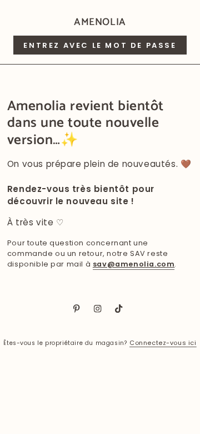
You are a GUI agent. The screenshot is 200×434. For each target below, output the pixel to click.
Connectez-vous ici (163, 342)
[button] (99, 45)
